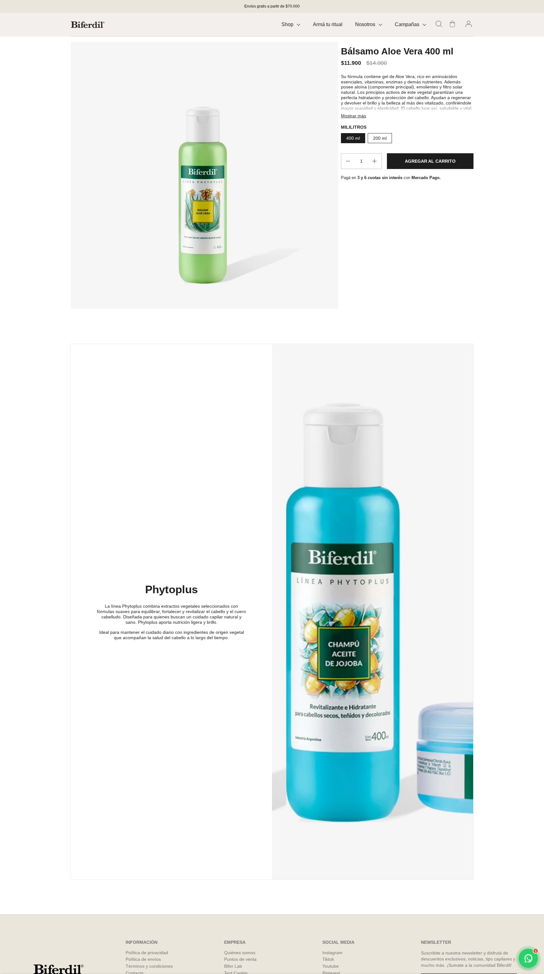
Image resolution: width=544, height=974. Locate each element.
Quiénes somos (239, 952)
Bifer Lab (233, 966)
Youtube (330, 966)
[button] (440, 25)
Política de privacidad (147, 952)
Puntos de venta (240, 959)
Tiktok (328, 959)
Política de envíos (143, 959)
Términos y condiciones (149, 966)
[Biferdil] (88, 25)
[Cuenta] (469, 25)
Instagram (332, 952)
